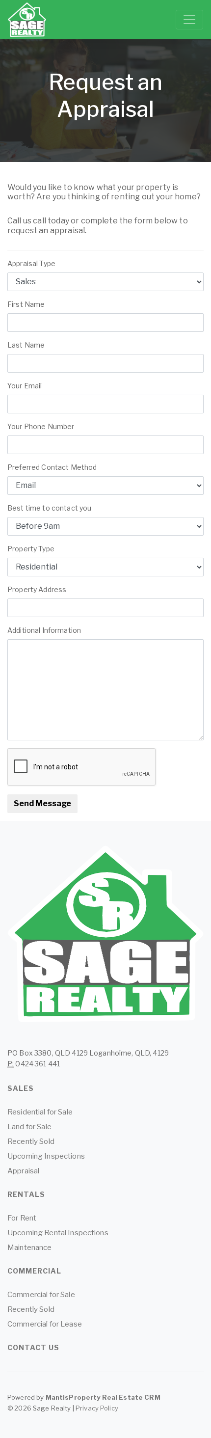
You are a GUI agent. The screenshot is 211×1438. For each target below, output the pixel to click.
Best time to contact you (49, 508)
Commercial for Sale (41, 1294)
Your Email (28, 385)
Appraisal (23, 1171)
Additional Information (44, 630)
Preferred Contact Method (52, 467)
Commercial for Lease (44, 1324)
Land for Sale (29, 1126)
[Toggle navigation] (189, 19)
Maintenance (29, 1247)
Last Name (28, 345)
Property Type (30, 548)
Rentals (26, 1194)
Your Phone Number (40, 426)
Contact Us (33, 1347)
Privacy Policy (97, 1408)
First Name (28, 304)
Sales (20, 1088)
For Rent (21, 1218)
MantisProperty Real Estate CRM (103, 1397)
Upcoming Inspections (46, 1156)
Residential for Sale (40, 1112)
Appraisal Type (31, 263)
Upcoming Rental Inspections (57, 1232)
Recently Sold (30, 1141)
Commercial (34, 1271)
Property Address (36, 589)
